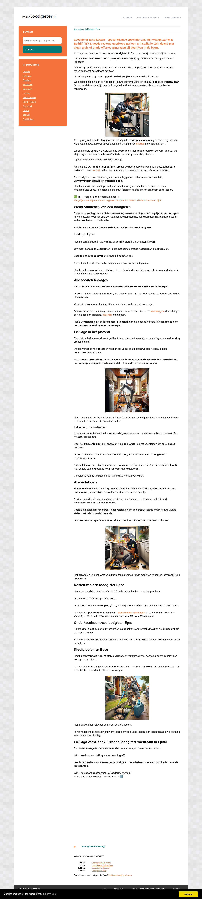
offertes (140, 143)
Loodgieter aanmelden (148, 17)
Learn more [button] (50, 894)
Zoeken (29, 49)
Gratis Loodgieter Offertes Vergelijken (148, 889)
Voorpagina (126, 17)
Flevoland (27, 76)
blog (104, 889)
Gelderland (27, 84)
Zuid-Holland (28, 119)
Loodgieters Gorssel (100, 868)
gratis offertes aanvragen (131, 612)
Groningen (27, 89)
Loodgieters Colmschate (102, 865)
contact (96, 170)
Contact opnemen (172, 17)
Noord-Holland (29, 102)
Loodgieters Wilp (99, 871)
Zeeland (26, 115)
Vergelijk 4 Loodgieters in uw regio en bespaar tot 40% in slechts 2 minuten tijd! (117, 200)
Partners (176, 889)
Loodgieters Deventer (101, 863)
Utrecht (26, 110)
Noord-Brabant (29, 97)
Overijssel (27, 106)
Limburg (26, 93)
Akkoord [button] (188, 894)
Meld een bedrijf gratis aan (120, 875)
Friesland (27, 80)
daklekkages (157, 311)
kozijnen (107, 314)
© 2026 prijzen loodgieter (29, 889)
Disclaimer (118, 889)
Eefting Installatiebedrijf (93, 847)
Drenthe (26, 71)
